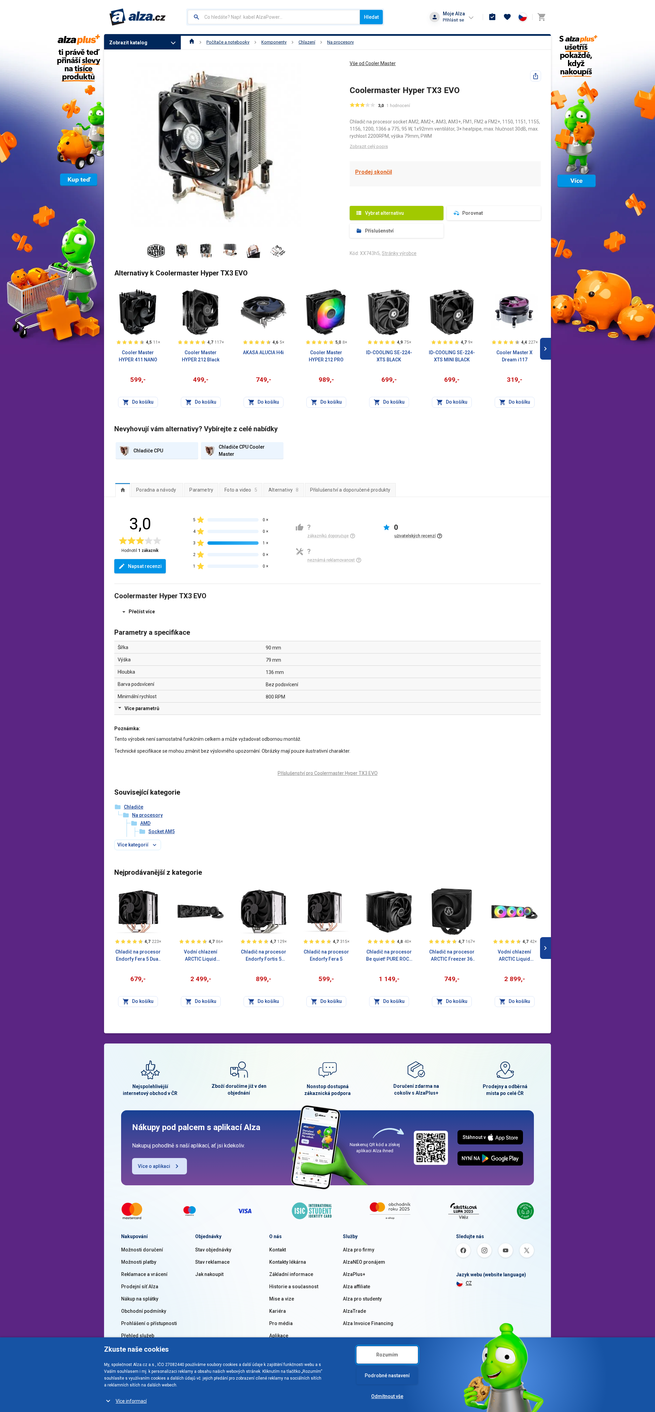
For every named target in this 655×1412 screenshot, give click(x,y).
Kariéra (277, 1311)
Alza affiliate (356, 1286)
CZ (469, 1283)
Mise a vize (281, 1299)
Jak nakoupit (209, 1274)
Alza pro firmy (358, 1249)
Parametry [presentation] (201, 490)
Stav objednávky (213, 1249)
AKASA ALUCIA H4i (263, 352)
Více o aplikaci (154, 1166)
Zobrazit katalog (128, 42)
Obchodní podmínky (143, 1311)
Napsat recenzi (145, 566)
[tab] (122, 490)
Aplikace (278, 1335)
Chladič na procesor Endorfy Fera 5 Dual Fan (138, 956)
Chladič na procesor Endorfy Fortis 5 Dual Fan (263, 956)
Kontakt (277, 1249)
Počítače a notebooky (227, 42)
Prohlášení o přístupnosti (149, 1323)
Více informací (131, 1401)
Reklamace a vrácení (144, 1274)
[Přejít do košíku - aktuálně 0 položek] (541, 17)
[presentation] (122, 490)
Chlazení (307, 42)
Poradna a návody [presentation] (156, 490)
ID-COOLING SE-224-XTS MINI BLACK (452, 356)
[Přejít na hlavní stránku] (138, 17)
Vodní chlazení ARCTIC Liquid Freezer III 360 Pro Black (200, 956)
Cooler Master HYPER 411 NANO (138, 356)
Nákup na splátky (139, 1299)
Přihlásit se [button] (453, 19)
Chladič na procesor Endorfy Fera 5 (326, 955)
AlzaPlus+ (354, 1274)
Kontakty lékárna (287, 1262)
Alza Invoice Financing (368, 1323)
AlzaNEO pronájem (364, 1262)
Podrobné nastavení (387, 1375)
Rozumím (387, 1354)
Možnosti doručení (142, 1249)
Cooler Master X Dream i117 (514, 356)
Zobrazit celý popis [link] (369, 146)
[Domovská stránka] (191, 42)
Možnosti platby (138, 1262)
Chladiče (133, 807)
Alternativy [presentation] (283, 490)
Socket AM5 (161, 831)
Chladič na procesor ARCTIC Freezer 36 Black (452, 956)
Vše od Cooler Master (373, 63)
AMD (145, 823)
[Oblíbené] (507, 17)
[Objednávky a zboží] (492, 17)
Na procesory (340, 42)
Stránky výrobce (399, 253)
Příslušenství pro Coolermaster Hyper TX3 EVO (328, 773)
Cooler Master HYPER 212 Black (200, 356)
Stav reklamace (212, 1262)
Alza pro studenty (362, 1299)
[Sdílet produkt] (535, 76)
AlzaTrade (354, 1311)
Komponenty (274, 42)
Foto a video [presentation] (240, 490)
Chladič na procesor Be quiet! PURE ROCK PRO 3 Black (389, 956)
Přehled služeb (137, 1335)
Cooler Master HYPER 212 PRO (326, 356)
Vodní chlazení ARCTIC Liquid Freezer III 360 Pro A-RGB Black (514, 956)
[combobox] (274, 17)
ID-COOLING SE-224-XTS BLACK (389, 356)
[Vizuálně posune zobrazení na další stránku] (545, 349)
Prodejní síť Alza (139, 1286)
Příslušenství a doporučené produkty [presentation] (350, 490)
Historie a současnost (293, 1286)
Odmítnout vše (387, 1396)
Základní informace (291, 1274)
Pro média (281, 1323)
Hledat (371, 17)
